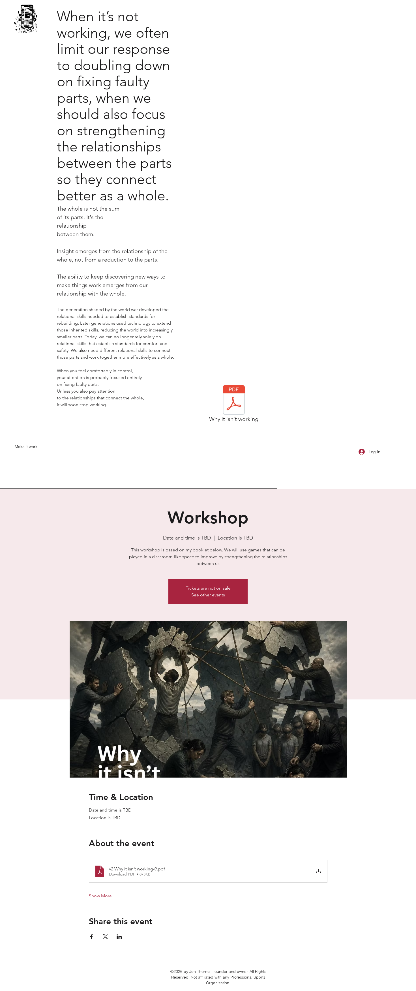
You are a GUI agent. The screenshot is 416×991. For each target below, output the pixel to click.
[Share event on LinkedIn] (119, 936)
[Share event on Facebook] (91, 936)
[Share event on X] (105, 936)
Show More (100, 895)
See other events (208, 595)
